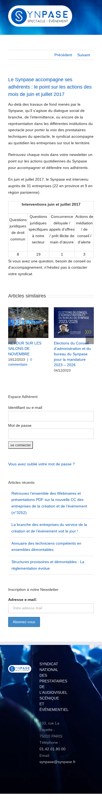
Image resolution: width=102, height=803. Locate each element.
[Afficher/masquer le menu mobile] (91, 9)
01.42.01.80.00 (52, 749)
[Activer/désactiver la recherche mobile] (82, 9)
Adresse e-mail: (22, 599)
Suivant (83, 55)
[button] (12, 340)
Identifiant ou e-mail (25, 407)
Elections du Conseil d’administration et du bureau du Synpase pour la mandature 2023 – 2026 (72, 354)
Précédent (63, 55)
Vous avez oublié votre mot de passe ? (41, 464)
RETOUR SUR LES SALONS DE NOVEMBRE (24, 348)
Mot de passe (20, 425)
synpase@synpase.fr (57, 762)
